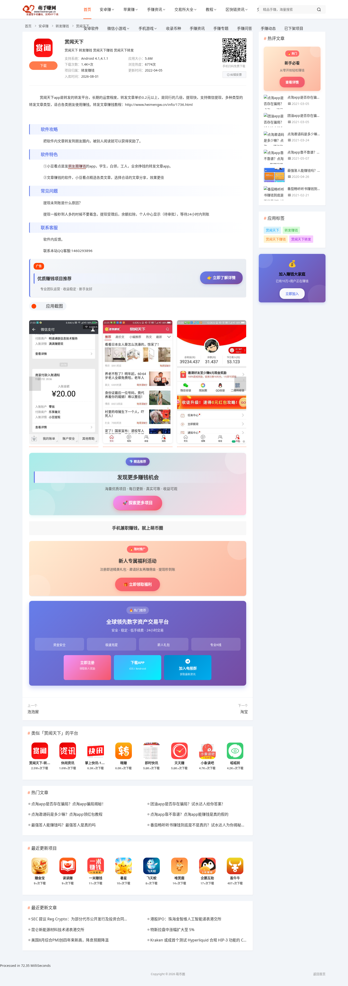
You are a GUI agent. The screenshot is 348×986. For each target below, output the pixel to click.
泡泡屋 (33, 711)
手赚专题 (220, 28)
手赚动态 (268, 28)
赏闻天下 (74, 41)
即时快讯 (151, 762)
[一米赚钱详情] (96, 866)
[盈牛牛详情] (235, 866)
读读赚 (68, 877)
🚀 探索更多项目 (138, 502)
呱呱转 (235, 762)
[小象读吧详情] (207, 751)
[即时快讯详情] (151, 751)
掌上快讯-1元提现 (98, 762)
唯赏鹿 (179, 877)
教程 (209, 9)
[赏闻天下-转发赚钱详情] (40, 751)
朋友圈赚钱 (77, 166)
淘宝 (244, 711)
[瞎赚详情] (124, 751)
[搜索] (319, 9)
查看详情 (292, 82)
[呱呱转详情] (235, 751)
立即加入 (292, 293)
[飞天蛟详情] (151, 866)
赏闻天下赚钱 (103, 50)
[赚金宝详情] (40, 866)
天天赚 (179, 762)
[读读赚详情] (68, 866)
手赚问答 (244, 28)
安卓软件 (91, 28)
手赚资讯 (154, 9)
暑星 (123, 877)
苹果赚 (129, 9)
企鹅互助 (207, 877)
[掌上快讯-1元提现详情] (96, 751)
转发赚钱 (62, 26)
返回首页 (319, 974)
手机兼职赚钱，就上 (137, 528)
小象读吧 (207, 762)
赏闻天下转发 (124, 50)
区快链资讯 (235, 9)
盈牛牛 (235, 877)
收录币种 (173, 28)
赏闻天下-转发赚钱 (43, 762)
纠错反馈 (236, 75)
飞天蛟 (151, 877)
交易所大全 (183, 9)
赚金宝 (40, 877)
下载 (43, 65)
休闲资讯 (67, 762)
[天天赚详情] (179, 751)
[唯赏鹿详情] (179, 866)
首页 (87, 9)
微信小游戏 (116, 28)
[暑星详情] (124, 866)
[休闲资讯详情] (68, 751)
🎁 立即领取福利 (137, 584)
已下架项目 (293, 28)
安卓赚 (105, 9)
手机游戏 (146, 28)
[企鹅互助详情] (207, 866)
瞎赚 (123, 762)
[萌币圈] (41, 14)
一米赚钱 (95, 877)
